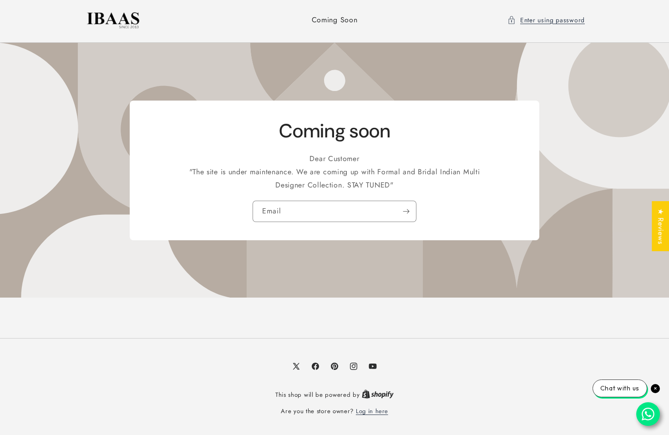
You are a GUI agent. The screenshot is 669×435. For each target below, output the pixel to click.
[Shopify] (378, 394)
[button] (546, 20)
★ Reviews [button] (660, 226)
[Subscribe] (406, 211)
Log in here (372, 411)
